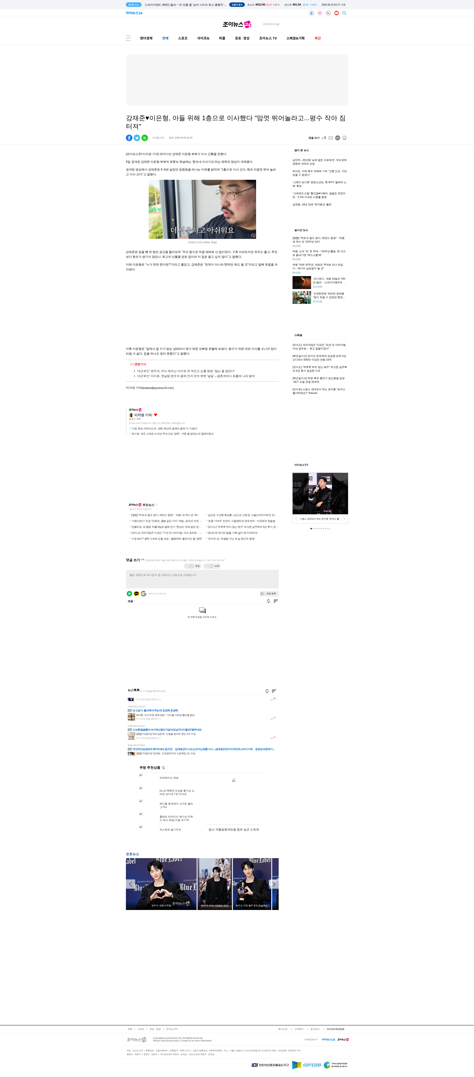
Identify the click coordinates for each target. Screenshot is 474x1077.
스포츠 (183, 38)
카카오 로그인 (136, 593)
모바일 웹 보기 (311, 1039)
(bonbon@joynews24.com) (157, 387)
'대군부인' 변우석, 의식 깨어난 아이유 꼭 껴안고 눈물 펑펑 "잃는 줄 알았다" (186, 371)
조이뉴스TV (172, 1029)
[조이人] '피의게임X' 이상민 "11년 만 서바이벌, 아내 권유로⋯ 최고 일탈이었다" (175, 532)
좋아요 (155, 415)
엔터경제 (146, 38)
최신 (318, 38)
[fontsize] (323, 138)
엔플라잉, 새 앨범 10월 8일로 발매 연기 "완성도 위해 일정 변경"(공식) (170, 527)
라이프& (203, 38)
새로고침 (156, 504)
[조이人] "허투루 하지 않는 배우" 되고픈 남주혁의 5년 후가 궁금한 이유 (247, 527)
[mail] (330, 138)
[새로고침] (267, 691)
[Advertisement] (162, 471)
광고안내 (315, 1029)
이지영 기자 (143, 415)
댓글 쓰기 (314, 137)
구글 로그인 (143, 593)
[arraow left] (130, 884)
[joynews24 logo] (237, 24)
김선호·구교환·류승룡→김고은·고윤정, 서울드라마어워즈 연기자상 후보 (248, 515)
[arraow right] (274, 884)
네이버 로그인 (129, 593)
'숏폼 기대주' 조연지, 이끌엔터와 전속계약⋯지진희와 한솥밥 (241, 521)
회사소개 (282, 1029)
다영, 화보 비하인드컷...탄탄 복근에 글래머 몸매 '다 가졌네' (164, 428)
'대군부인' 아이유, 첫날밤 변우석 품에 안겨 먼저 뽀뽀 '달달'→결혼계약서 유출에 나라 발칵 (196, 376)
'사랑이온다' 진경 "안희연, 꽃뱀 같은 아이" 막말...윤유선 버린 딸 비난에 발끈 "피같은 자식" (181, 521)
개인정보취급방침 (335, 1029)
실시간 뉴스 (301, 230)
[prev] (296, 518)
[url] (337, 138)
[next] (344, 518)
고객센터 (298, 1029)
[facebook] (129, 138)
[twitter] (137, 138)
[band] (144, 138)
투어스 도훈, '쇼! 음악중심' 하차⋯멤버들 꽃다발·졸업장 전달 (181, 4)
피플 (222, 38)
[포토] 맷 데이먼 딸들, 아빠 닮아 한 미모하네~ (233, 532)
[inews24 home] (328, 1039)
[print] (344, 138)
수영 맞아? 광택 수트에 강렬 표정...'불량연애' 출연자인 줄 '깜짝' (166, 538)
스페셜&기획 (295, 38)
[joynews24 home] (343, 1039)
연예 (165, 38)
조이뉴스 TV (268, 38)
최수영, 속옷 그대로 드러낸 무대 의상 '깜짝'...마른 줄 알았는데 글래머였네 (172, 433)
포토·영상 (242, 38)
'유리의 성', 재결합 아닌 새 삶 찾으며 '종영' (231, 538)
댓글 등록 (271, 593)
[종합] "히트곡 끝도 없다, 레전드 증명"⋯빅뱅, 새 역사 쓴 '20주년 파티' (169, 515)
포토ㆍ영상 (155, 1029)
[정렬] (274, 691)
